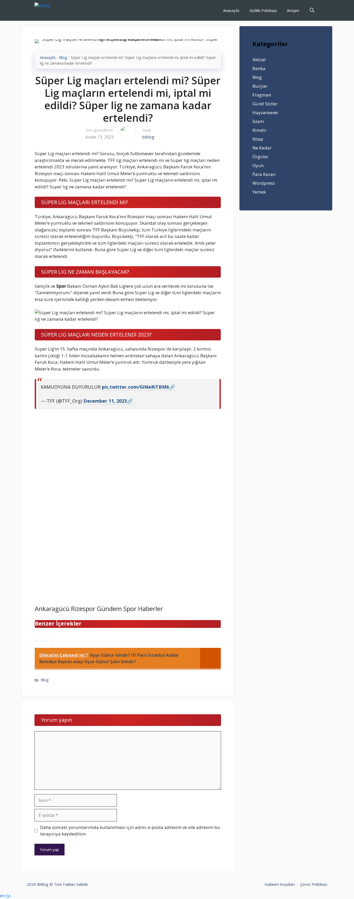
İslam (258, 121)
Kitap (257, 139)
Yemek (259, 192)
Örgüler (260, 157)
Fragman (261, 95)
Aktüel (259, 60)
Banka (258, 68)
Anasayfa (231, 10)
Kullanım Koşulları (280, 884)
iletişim (293, 10)
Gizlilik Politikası (263, 10)
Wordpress (263, 183)
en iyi (5, 895)
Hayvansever (265, 112)
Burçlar (260, 86)
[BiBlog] (50, 10)
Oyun (258, 165)
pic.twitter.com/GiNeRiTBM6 (135, 387)
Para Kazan (263, 174)
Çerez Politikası (313, 884)
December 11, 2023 (105, 401)
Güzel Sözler (265, 104)
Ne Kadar (262, 148)
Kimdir (259, 130)
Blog (63, 57)
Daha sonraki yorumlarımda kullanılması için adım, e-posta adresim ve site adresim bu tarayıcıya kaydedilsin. (130, 830)
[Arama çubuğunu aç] (312, 10)
